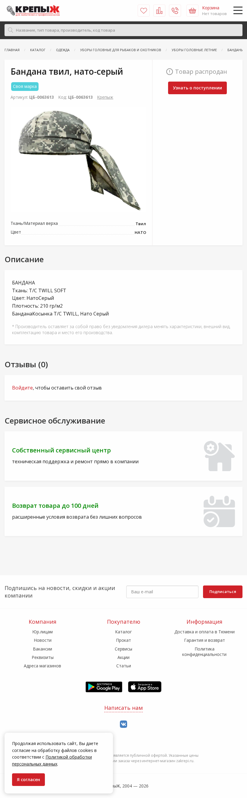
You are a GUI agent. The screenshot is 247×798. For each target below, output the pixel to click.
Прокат (123, 640)
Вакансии (42, 649)
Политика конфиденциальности (204, 651)
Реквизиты (43, 657)
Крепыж (105, 97)
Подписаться (222, 591)
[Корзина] (192, 11)
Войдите (22, 387)
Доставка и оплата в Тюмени (204, 632)
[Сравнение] (159, 11)
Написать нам (123, 707)
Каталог (123, 632)
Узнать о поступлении (197, 88)
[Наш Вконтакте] (123, 724)
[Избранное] (144, 11)
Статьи (123, 666)
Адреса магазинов (42, 666)
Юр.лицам (42, 632)
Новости (43, 640)
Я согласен (28, 779)
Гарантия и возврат (204, 640)
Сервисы (123, 649)
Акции (123, 657)
